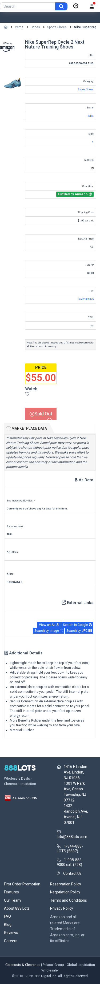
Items (19, 27)
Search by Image (47, 631)
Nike (91, 115)
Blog (7, 924)
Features (11, 892)
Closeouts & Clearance (22, 965)
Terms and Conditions (68, 900)
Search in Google (76, 625)
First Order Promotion (22, 884)
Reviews (11, 932)
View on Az (47, 625)
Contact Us (72, 873)
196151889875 (86, 299)
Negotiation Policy (65, 892)
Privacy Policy (61, 908)
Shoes (35, 27)
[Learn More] (76, 6)
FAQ (7, 916)
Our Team (12, 900)
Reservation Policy (65, 884)
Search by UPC (77, 631)
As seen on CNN (24, 798)
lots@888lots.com (72, 837)
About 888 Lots (17, 908)
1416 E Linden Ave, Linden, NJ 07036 (75, 772)
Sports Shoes (57, 27)
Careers (10, 941)
